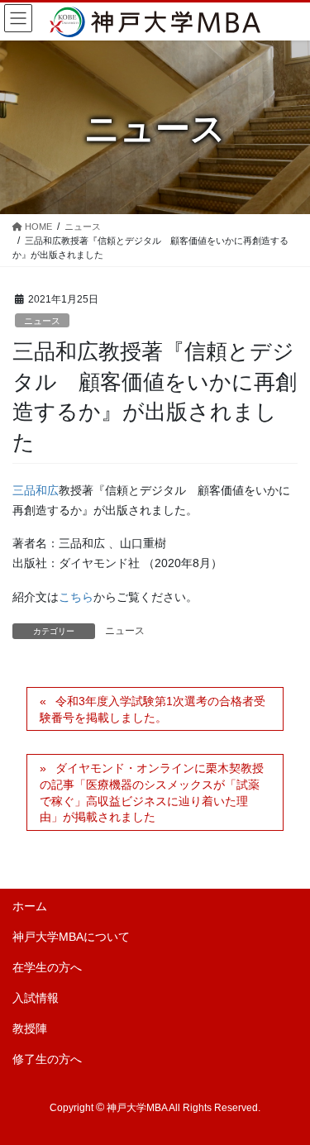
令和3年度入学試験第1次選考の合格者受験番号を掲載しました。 (152, 709)
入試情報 (35, 997)
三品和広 (35, 490)
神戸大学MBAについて (71, 936)
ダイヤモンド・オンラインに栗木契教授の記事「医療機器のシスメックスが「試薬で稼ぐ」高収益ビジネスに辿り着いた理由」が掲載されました (152, 792)
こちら (76, 597)
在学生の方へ (47, 967)
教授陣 (29, 1028)
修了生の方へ (47, 1059)
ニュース (42, 321)
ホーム (29, 906)
